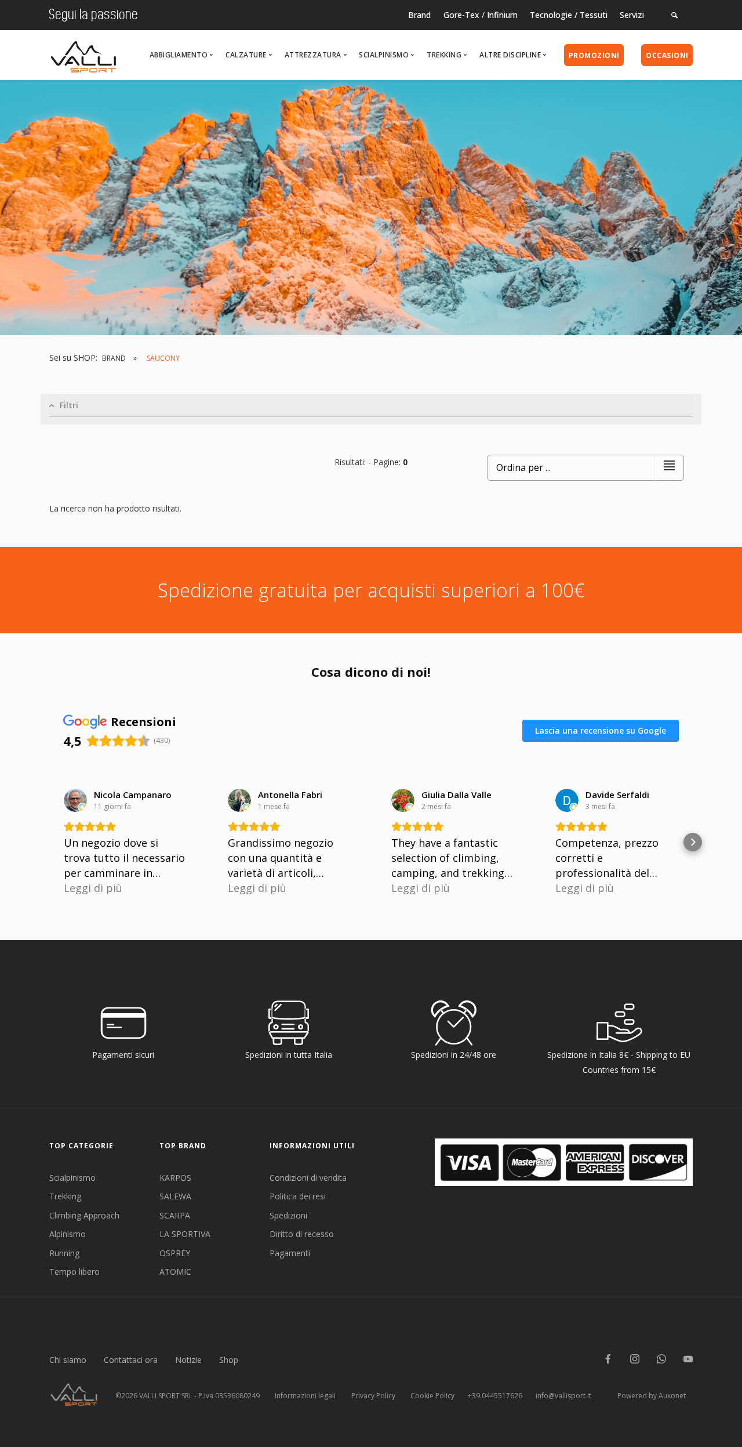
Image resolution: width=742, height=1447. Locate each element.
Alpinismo (67, 1233)
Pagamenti (290, 1253)
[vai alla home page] (83, 53)
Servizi (632, 14)
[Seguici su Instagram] (634, 1359)
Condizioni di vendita (308, 1177)
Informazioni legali (305, 1396)
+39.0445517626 (495, 1396)
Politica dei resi (298, 1196)
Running (64, 1253)
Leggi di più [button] (93, 888)
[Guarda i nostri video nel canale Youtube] (688, 1359)
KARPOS (175, 1177)
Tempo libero (74, 1271)
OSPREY (174, 1253)
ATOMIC (175, 1271)
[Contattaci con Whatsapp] (661, 1359)
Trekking (65, 1196)
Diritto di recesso (302, 1233)
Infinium (502, 14)
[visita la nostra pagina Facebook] (608, 1359)
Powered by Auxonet (651, 1396)
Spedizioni (288, 1215)
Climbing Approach (84, 1215)
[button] (49, 842)
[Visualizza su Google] (75, 800)
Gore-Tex (461, 14)
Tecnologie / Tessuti (569, 14)
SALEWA (175, 1196)
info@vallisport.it (563, 1396)
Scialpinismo (72, 1177)
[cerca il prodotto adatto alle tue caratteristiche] (675, 14)
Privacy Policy (373, 1396)
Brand (419, 14)
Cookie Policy (432, 1396)
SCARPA (174, 1215)
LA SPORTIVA (184, 1233)
